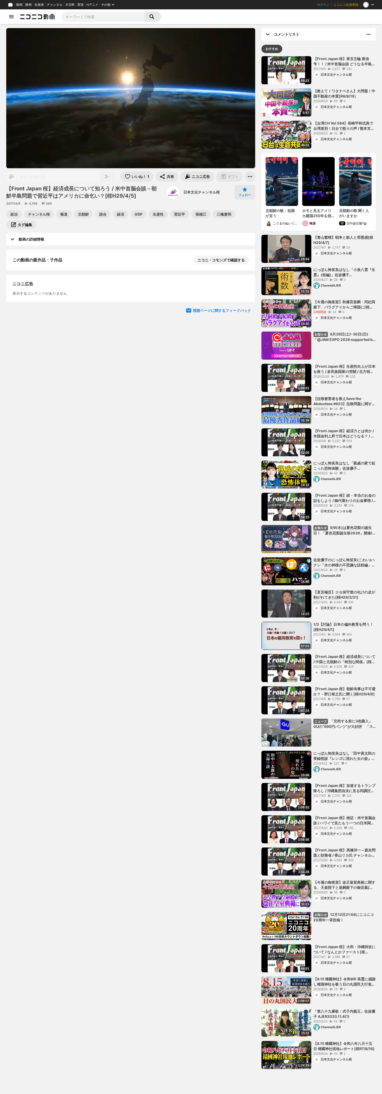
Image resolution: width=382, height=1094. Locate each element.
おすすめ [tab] (272, 49)
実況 (80, 4)
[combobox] (102, 16)
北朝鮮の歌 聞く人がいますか (354, 213)
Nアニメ (92, 4)
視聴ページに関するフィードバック (222, 411)
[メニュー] (250, 176)
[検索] (152, 16)
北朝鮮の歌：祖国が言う (280, 213)
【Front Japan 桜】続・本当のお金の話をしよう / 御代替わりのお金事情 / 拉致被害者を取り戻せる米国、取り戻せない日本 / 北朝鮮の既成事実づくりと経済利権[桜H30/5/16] (344, 498)
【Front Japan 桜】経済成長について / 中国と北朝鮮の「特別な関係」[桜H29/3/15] (344, 659)
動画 (19, 4)
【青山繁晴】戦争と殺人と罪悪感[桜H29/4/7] (343, 240)
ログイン (323, 4)
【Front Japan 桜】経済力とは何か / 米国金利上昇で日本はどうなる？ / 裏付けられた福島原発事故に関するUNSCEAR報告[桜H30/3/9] (343, 433)
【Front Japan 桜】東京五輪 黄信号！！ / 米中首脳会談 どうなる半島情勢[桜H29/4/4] (344, 61)
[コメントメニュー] (368, 34)
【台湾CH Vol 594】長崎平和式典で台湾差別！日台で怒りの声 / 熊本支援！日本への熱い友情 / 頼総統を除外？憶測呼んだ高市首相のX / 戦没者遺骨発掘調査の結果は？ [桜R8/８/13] (343, 126)
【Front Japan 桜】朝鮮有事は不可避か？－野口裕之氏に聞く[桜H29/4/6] (344, 691)
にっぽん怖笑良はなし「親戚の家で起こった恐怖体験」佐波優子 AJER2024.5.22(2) (344, 466)
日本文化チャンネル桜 (201, 192)
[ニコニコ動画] (37, 16)
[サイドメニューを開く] (11, 16)
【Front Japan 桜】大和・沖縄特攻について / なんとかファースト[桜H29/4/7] (344, 949)
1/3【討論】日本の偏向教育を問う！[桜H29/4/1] (343, 627)
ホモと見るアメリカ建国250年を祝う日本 (316, 213)
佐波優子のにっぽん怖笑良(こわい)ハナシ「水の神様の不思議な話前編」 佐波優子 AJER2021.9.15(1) (344, 562)
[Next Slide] (245, 362)
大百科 (70, 4)
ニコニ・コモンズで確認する (221, 260)
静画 (28, 4)
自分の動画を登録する (42, 313)
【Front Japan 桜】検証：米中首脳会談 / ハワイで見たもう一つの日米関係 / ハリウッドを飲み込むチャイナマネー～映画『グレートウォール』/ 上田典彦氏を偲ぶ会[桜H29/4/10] (344, 820)
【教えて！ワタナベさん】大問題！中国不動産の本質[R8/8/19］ (344, 93)
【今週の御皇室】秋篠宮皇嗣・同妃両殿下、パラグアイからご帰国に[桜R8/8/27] (344, 304)
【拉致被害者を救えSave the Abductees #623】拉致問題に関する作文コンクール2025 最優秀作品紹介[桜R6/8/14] (344, 401)
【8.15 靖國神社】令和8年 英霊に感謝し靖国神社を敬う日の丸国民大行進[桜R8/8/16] (344, 982)
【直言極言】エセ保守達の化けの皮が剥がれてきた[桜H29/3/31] (344, 594)
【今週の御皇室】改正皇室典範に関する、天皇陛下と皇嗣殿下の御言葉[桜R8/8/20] (344, 885)
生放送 (39, 4)
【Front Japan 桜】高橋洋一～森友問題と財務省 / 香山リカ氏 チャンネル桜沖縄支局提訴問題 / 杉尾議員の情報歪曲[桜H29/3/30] (344, 853)
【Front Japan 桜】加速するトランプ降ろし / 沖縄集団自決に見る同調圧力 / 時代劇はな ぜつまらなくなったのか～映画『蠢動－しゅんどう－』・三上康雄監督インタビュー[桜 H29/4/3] (344, 788)
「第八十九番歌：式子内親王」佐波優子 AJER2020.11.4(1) (344, 1014)
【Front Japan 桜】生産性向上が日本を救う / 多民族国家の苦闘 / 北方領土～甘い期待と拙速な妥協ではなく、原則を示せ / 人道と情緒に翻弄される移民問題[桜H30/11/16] (344, 369)
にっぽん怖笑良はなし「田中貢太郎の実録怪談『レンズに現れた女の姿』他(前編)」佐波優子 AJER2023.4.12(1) (344, 756)
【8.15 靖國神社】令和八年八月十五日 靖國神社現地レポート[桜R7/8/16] (343, 1046)
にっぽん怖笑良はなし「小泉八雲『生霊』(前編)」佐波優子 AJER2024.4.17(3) (344, 272)
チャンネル (54, 4)
